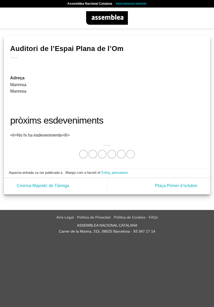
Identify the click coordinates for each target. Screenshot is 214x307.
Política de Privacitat (93, 217)
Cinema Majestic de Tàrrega (42, 186)
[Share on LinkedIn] (130, 154)
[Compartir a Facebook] (92, 154)
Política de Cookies (129, 217)
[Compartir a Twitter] (102, 154)
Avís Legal (65, 217)
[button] (7, 17)
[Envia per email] (112, 154)
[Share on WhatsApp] (83, 154)
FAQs (153, 217)
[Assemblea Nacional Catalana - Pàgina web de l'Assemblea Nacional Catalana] (107, 18)
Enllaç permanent (114, 173)
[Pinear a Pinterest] (121, 154)
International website (131, 3)
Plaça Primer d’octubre (176, 186)
